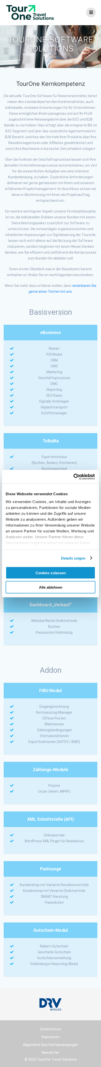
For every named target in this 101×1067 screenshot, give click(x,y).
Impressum (50, 1037)
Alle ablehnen (50, 587)
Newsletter (50, 1053)
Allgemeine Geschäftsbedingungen (50, 1045)
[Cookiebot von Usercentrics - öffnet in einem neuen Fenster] (73, 476)
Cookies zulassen (51, 573)
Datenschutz (50, 1029)
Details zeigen (73, 558)
